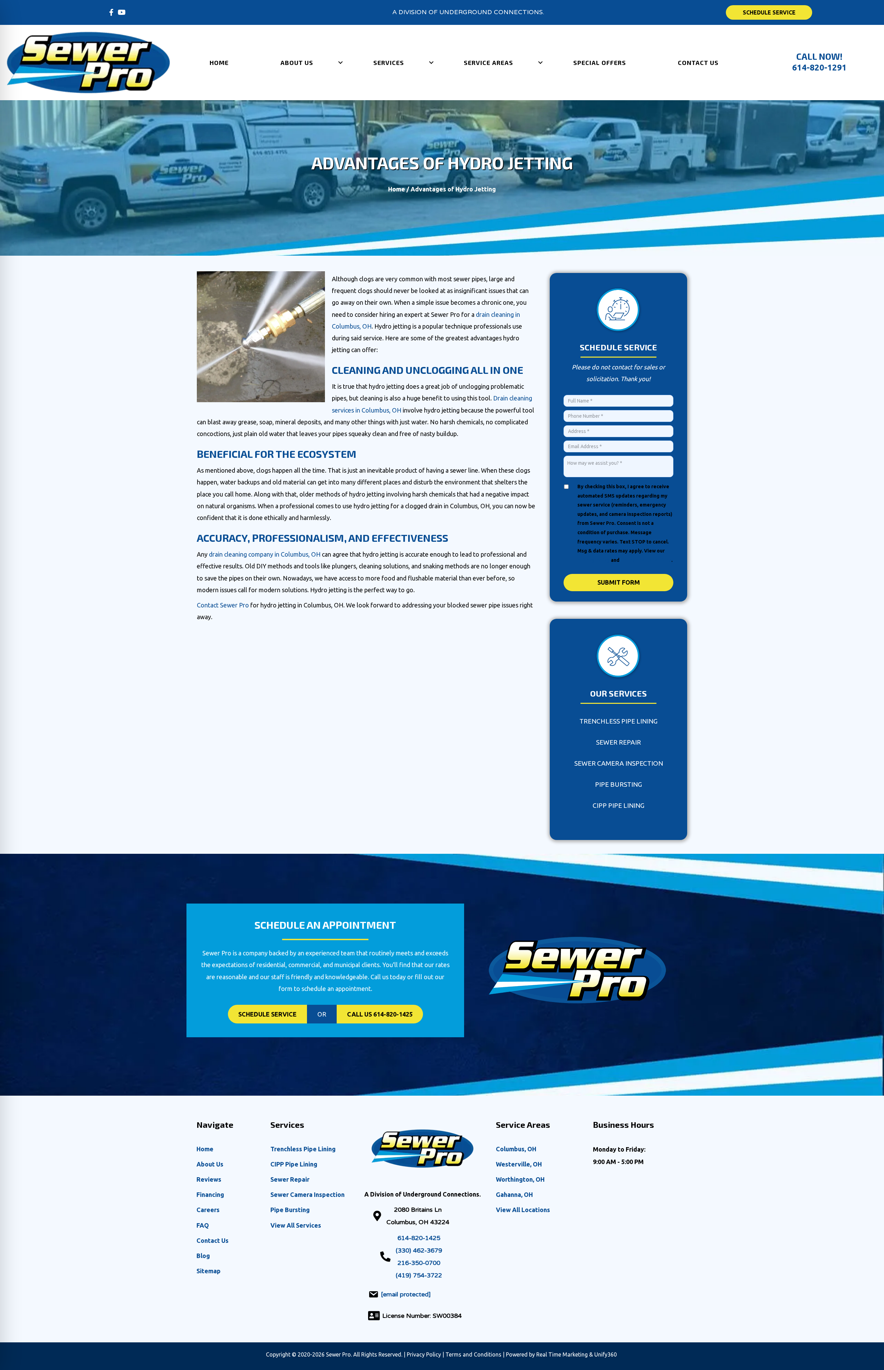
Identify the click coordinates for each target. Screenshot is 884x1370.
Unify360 (606, 1354)
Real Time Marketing (562, 1354)
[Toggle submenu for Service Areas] (540, 63)
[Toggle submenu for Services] (431, 63)
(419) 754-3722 (419, 1275)
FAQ (202, 1225)
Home (396, 189)
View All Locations (523, 1209)
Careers (208, 1209)
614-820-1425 (418, 1238)
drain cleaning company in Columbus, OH (264, 554)
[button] (111, 12)
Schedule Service (267, 1014)
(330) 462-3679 (419, 1250)
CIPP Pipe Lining (618, 805)
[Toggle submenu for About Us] (340, 63)
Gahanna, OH (514, 1194)
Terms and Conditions (646, 560)
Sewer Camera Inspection (618, 763)
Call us (380, 1014)
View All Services (295, 1225)
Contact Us (212, 1240)
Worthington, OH (520, 1179)
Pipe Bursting (618, 784)
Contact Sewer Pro (223, 605)
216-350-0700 (418, 1263)
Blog (203, 1255)
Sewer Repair (618, 742)
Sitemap (208, 1270)
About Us (209, 1164)
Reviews (208, 1179)
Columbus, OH (516, 1148)
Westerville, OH (519, 1164)
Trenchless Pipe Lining (618, 721)
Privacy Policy (593, 560)
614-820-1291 (819, 67)
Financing (210, 1194)
